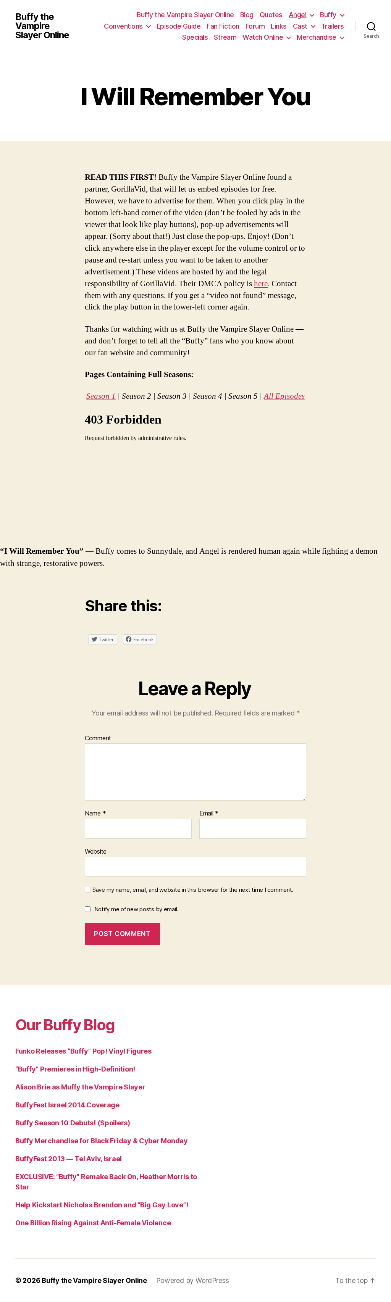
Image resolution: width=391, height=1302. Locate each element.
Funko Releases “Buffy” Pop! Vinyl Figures (83, 1051)
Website (96, 851)
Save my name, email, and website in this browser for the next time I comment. (192, 889)
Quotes (271, 15)
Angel (298, 15)
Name (95, 813)
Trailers (332, 26)
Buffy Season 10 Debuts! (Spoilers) (72, 1123)
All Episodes (284, 396)
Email (208, 813)
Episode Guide (179, 26)
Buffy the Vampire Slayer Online (42, 26)
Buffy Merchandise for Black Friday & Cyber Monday (101, 1141)
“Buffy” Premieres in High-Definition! (75, 1069)
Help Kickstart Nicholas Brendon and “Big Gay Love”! (101, 1205)
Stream (225, 37)
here (261, 284)
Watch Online (262, 37)
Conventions (123, 26)
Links (279, 26)
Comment (98, 738)
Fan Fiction (223, 26)
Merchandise (316, 37)
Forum (255, 26)
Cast (300, 26)
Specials (195, 37)
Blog (247, 15)
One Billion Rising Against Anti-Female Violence (93, 1223)
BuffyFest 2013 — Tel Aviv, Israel (68, 1159)
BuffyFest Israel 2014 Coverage (67, 1105)
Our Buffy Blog (65, 1024)
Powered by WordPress (192, 1280)
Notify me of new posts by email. (136, 909)
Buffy (328, 15)
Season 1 (101, 396)
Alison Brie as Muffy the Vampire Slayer (80, 1087)
